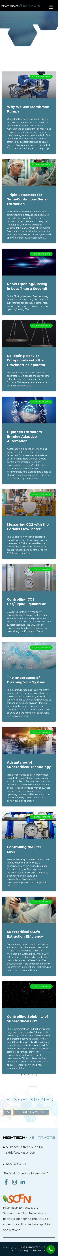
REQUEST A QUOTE (31, 1112)
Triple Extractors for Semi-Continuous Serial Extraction (27, 199)
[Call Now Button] (50, 1249)
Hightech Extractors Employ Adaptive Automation (24, 436)
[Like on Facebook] (7, 1184)
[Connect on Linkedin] (23, 1184)
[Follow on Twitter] (15, 1184)
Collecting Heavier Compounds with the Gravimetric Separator (26, 360)
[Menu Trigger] (51, 6)
